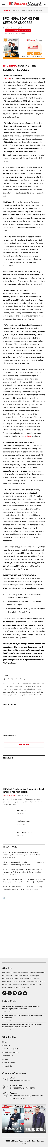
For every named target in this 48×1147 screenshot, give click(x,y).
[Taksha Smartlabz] (9, 824)
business (27, 436)
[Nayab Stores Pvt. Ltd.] (9, 835)
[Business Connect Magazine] (25, 4)
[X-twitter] (20, 993)
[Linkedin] (15, 993)
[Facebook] (4, 993)
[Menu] (3, 3)
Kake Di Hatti (21, 810)
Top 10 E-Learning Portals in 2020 (18, 30)
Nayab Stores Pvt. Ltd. (24, 832)
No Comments (9, 33)
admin (7, 28)
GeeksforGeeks (9, 735)
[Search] (44, 3)
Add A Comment (24, 745)
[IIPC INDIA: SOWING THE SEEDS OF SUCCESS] (24, 58)
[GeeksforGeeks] (24, 720)
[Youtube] (25, 993)
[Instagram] (9, 993)
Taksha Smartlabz (23, 821)
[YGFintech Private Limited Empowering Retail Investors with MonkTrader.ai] (24, 774)
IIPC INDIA (10, 65)
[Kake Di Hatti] (9, 813)
